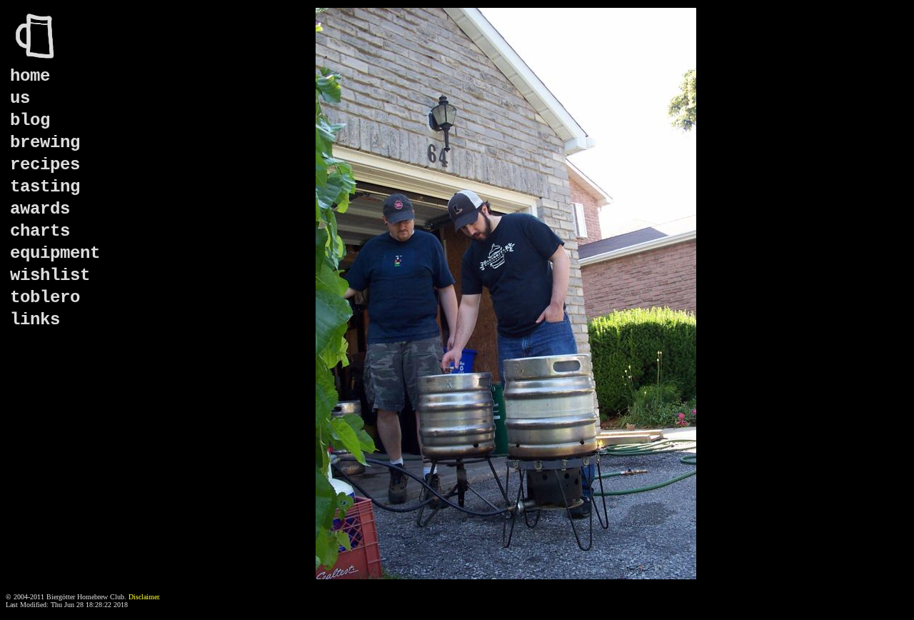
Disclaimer (144, 597)
